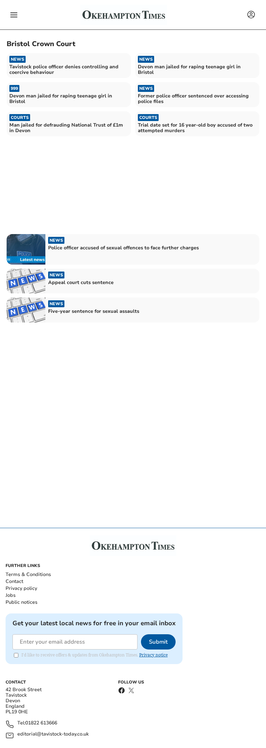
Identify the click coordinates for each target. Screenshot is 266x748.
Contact (14, 581)
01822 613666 (41, 723)
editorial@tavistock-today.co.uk (53, 734)
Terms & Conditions (28, 574)
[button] (14, 15)
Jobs (11, 595)
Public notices (21, 602)
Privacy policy (21, 588)
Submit (158, 642)
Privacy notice (153, 654)
